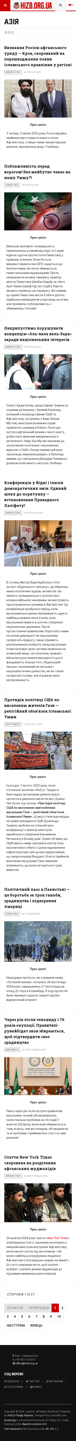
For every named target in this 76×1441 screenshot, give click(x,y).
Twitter (33, 1381)
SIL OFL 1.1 (52, 1428)
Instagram (55, 1381)
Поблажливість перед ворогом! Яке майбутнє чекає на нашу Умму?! (37, 172)
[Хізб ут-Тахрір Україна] (21, 5)
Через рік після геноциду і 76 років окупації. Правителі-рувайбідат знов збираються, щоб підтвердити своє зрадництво (34, 1031)
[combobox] (60, 5)
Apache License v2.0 (34, 1424)
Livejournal (14, 1386)
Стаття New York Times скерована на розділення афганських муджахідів (30, 1163)
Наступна (16, 1325)
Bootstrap (10, 1420)
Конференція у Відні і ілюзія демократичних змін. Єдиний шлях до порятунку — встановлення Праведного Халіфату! (35, 494)
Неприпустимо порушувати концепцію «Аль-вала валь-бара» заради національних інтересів (38, 334)
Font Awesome (13, 1428)
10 (59, 1317)
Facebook (12, 1381)
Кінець (36, 1325)
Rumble (37, 1386)
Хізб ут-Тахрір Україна (20, 1415)
